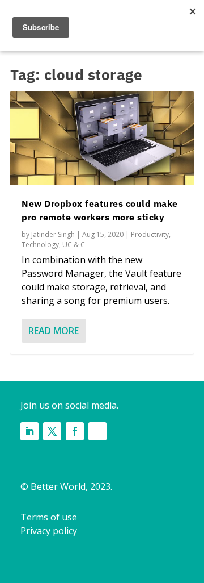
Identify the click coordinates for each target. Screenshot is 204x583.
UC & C (73, 244)
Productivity (150, 234)
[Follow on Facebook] (75, 431)
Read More (53, 330)
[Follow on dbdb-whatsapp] (97, 431)
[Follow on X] (52, 431)
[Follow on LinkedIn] (29, 431)
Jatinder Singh (53, 234)
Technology (40, 244)
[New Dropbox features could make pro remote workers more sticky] (102, 138)
